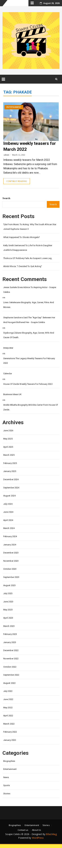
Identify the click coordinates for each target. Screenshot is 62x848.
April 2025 (8, 447)
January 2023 (9, 642)
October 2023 (9, 569)
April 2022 (8, 715)
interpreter (8, 348)
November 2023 (11, 561)
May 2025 (8, 438)
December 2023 (11, 552)
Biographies (9, 761)
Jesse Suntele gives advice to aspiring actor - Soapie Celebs (29, 289)
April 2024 (8, 520)
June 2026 (8, 430)
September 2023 (11, 577)
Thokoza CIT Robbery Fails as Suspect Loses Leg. (27, 258)
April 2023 (8, 618)
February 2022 (10, 732)
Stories (6, 793)
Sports (6, 785)
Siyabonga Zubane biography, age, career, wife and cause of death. (28, 335)
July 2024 (7, 504)
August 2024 (9, 495)
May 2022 (8, 707)
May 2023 (8, 609)
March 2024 (9, 528)
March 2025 (9, 455)
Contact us (23, 829)
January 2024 (9, 544)
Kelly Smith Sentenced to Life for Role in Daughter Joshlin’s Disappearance (27, 247)
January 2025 (9, 471)
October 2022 (9, 667)
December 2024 (11, 479)
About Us (36, 829)
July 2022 (7, 691)
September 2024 (11, 487)
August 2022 (9, 683)
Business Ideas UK (12, 394)
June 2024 (8, 512)
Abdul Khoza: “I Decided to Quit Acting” (22, 266)
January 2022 (9, 740)
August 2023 (9, 585)
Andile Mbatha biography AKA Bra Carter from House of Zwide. (30, 407)
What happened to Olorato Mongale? (21, 237)
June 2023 (8, 601)
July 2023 (7, 593)
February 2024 (10, 536)
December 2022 (11, 650)
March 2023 (9, 626)
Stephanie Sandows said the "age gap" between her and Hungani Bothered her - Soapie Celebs (29, 320)
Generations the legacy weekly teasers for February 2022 (29, 360)
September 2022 (11, 675)
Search (6, 198)
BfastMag (51, 834)
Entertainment (13, 107)
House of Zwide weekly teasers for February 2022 (28, 384)
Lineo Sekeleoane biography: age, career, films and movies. (28, 304)
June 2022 (8, 699)
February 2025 (10, 463)
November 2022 (11, 658)
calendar (7, 373)
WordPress (38, 837)
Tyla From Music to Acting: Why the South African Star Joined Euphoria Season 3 (29, 226)
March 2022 (9, 724)
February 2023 (10, 634)
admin (6, 155)
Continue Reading (16, 181)
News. (6, 777)
